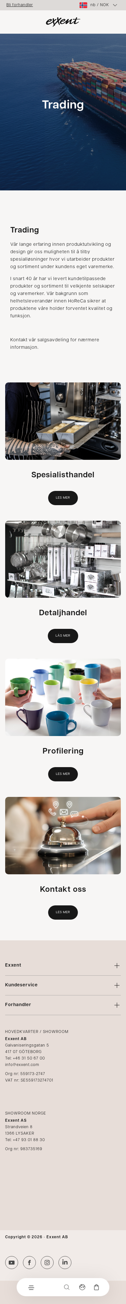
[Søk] (66, 1287)
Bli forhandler (19, 5)
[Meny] (31, 1287)
